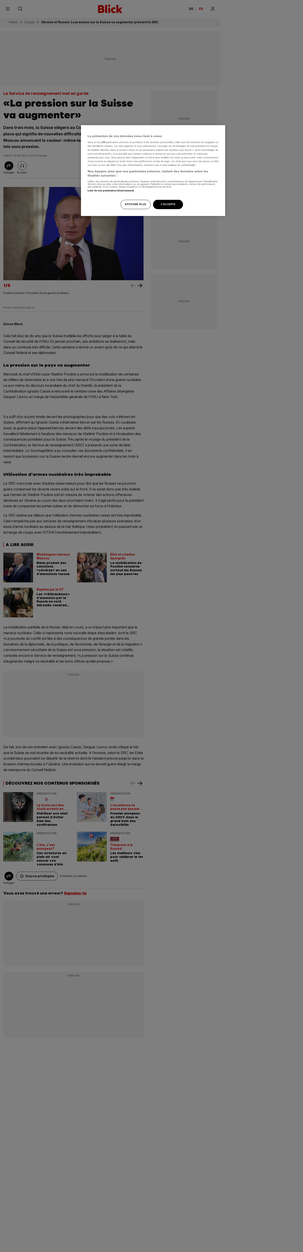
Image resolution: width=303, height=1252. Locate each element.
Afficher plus (135, 204)
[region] (153, 170)
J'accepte (168, 204)
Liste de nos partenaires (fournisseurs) (111, 190)
